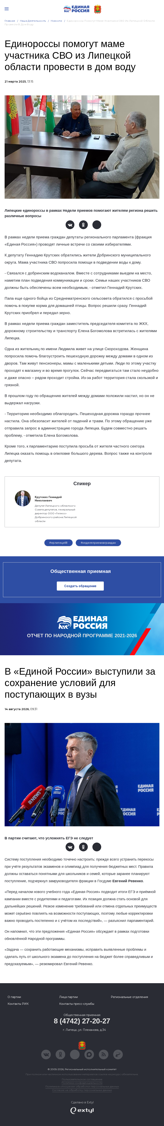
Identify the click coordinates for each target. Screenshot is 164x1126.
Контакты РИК (18, 1004)
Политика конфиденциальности (82, 1082)
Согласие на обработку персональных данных (82, 1090)
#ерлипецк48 (58, 542)
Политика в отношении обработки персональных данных (82, 1086)
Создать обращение (80, 586)
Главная (10, 20)
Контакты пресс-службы (76, 1004)
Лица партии (68, 997)
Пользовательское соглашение (82, 1079)
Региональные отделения (129, 997)
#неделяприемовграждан (98, 542)
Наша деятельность (33, 20)
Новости (56, 20)
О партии (14, 997)
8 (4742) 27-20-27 (82, 1021)
